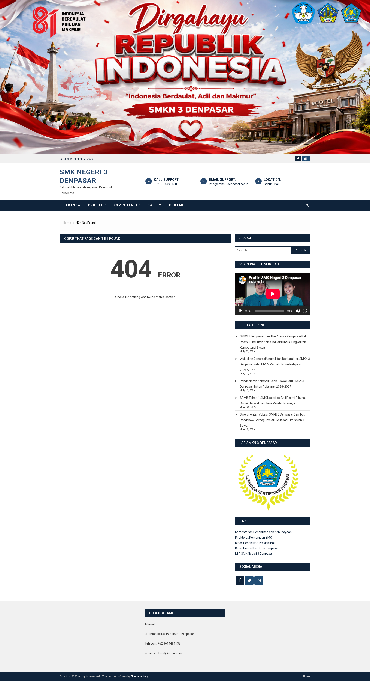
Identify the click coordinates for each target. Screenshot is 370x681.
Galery (154, 205)
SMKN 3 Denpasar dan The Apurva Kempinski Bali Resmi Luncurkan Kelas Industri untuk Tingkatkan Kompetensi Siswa (273, 342)
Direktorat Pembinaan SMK (253, 537)
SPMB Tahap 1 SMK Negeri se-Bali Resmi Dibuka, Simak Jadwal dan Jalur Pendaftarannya (273, 400)
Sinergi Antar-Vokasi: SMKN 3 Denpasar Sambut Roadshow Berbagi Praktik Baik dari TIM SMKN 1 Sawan (272, 420)
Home (306, 676)
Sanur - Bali (271, 184)
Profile (95, 205)
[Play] (241, 311)
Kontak (176, 205)
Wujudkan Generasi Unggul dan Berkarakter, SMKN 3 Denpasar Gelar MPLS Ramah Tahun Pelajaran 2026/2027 (275, 364)
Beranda (72, 205)
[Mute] (298, 311)
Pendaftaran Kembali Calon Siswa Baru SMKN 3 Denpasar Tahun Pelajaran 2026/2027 (272, 383)
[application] (272, 294)
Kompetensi (125, 205)
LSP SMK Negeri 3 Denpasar (254, 553)
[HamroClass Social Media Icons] (240, 580)
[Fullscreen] (305, 311)
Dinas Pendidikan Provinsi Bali (255, 543)
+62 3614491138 (165, 184)
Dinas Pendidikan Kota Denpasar (257, 548)
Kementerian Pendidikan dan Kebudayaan (263, 532)
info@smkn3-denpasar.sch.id (228, 184)
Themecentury (139, 676)
